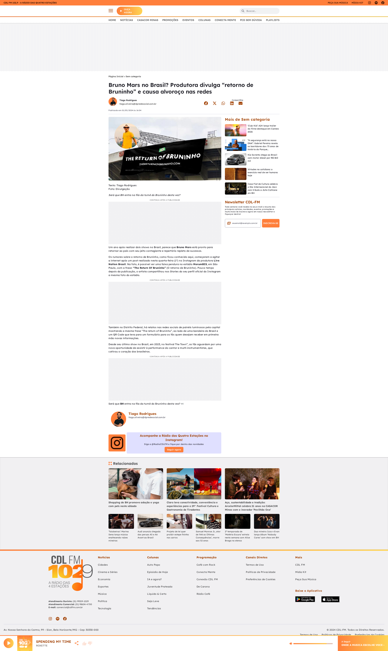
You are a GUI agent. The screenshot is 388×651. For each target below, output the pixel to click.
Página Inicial (116, 76)
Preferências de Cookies (261, 579)
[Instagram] (369, 2)
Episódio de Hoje (157, 572)
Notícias (126, 20)
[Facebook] (382, 2)
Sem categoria (133, 76)
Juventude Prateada (159, 586)
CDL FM (300, 564)
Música (102, 593)
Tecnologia (104, 608)
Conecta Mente (225, 20)
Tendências (154, 608)
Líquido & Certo (157, 593)
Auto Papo (153, 564)
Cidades (103, 564)
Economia (104, 579)
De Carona (203, 586)
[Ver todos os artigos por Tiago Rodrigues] (113, 102)
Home (112, 20)
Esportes (103, 586)
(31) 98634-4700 (83, 604)
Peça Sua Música (305, 579)
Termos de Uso (255, 564)
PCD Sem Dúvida (251, 20)
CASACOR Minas (147, 20)
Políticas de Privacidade (260, 572)
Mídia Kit (357, 3)
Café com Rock (206, 564)
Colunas (204, 20)
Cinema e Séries (108, 572)
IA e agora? (154, 579)
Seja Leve (153, 601)
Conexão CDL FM (207, 579)
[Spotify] (376, 2)
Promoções (170, 20)
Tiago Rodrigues (128, 100)
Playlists (272, 20)
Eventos (188, 20)
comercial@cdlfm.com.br (70, 607)
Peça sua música (338, 3)
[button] (205, 103)
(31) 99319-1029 (80, 601)
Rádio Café (203, 593)
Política (102, 601)
